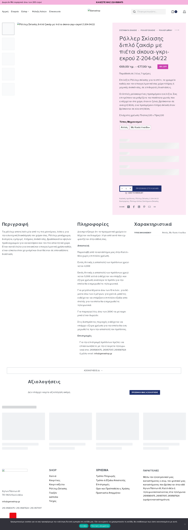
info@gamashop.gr (11, 501)
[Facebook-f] (5, 516)
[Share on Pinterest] (144, 207)
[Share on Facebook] (134, 207)
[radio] (124, 127)
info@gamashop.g (102, 353)
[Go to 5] (8, 89)
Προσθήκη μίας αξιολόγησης (145, 392)
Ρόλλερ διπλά (136, 201)
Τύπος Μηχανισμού (131, 122)
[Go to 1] (8, 29)
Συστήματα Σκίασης (128, 30)
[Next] (92, 76)
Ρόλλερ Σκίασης (148, 30)
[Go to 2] (8, 44)
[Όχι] (185, 524)
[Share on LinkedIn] (139, 207)
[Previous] (25, 76)
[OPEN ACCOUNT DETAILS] (184, 11)
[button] (134, 193)
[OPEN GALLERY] (58, 76)
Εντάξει (83, 526)
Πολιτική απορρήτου (100, 526)
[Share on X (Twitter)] (128, 207)
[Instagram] (12, 516)
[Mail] (149, 207)
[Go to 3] (8, 59)
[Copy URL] (154, 207)
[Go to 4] (8, 74)
